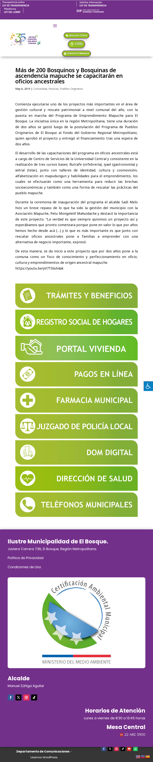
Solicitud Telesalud (78, 53)
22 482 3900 (134, 735)
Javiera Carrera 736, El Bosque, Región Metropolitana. (52, 549)
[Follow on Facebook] (11, 697)
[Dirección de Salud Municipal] (76, 489)
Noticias (54, 88)
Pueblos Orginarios (71, 88)
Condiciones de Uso (24, 567)
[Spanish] (147, 756)
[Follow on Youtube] (129, 749)
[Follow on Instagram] (26, 697)
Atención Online (78, 35)
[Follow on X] (18, 697)
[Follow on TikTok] (34, 697)
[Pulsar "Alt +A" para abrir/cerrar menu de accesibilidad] (148, 386)
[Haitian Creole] (142, 756)
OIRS (79, 44)
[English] (138, 756)
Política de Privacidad (25, 558)
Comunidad (40, 88)
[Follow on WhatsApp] (135, 749)
